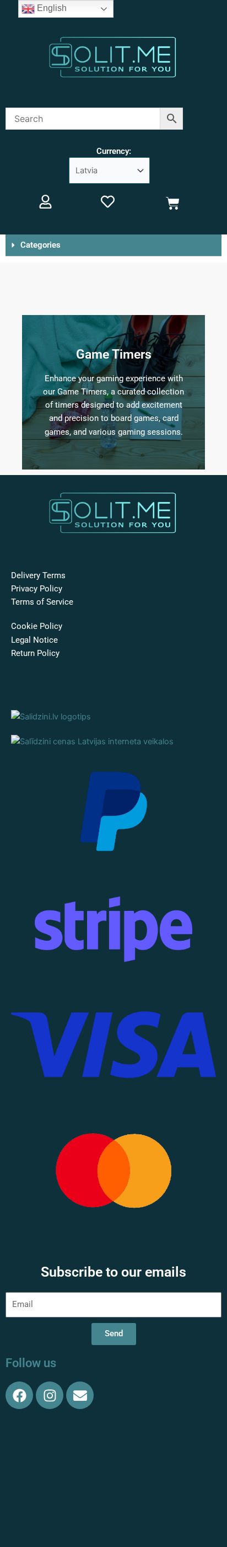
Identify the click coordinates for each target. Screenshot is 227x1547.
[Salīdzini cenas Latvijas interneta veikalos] (92, 741)
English (51, 8)
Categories (40, 245)
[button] (113, 245)
